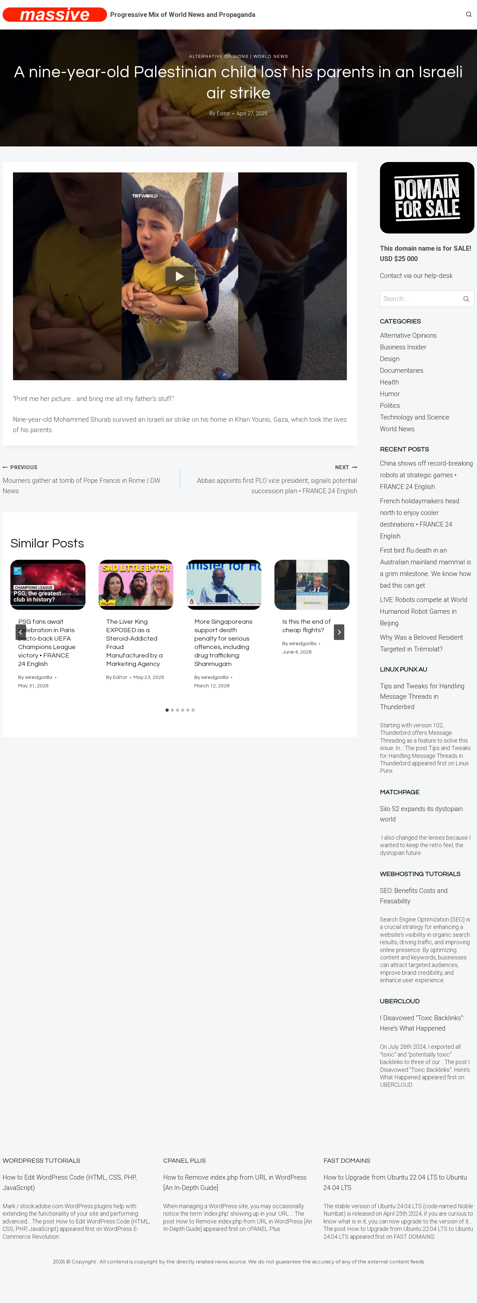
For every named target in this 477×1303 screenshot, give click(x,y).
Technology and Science (414, 417)
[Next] (339, 632)
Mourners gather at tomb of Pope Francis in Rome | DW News (81, 479)
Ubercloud (400, 1001)
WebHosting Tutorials (420, 874)
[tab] (167, 710)
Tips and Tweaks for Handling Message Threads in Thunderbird (422, 696)
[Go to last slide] (21, 632)
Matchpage (400, 792)
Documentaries (401, 370)
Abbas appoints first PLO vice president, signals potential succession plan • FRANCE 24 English (277, 479)
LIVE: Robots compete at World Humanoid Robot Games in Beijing (424, 611)
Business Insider (403, 347)
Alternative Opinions (219, 56)
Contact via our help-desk (416, 276)
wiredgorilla (38, 677)
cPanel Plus (184, 1161)
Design (389, 359)
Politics (390, 405)
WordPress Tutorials (41, 1161)
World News (270, 56)
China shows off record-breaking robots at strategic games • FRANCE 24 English (426, 475)
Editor (223, 113)
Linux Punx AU (403, 669)
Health (389, 382)
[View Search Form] (468, 14)
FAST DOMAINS (347, 1161)
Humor (390, 394)
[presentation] (47, 585)
